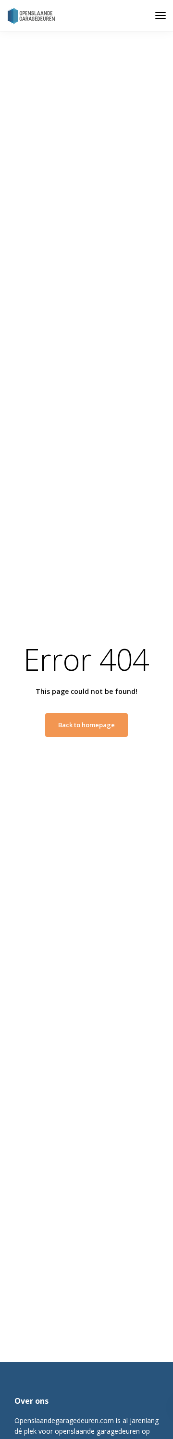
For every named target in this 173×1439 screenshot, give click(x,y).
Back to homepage (86, 724)
